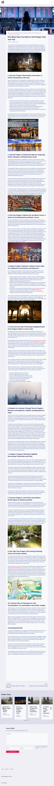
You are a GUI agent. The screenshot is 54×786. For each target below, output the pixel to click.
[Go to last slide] (3, 708)
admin (5, 713)
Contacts (11, 769)
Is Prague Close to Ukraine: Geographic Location (38, 685)
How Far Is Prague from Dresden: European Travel (19, 710)
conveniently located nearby (19, 557)
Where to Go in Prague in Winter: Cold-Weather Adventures (15, 686)
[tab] (25, 720)
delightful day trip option (16, 566)
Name (8, 748)
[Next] (51, 708)
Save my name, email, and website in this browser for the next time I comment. (41, 747)
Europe (15, 34)
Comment (9, 733)
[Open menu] (52, 2)
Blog (3, 769)
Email (22, 748)
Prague (18, 34)
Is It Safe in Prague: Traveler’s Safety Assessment (46, 710)
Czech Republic (10, 34)
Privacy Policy (4, 782)
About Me (7, 769)
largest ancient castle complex (39, 340)
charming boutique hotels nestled (24, 619)
